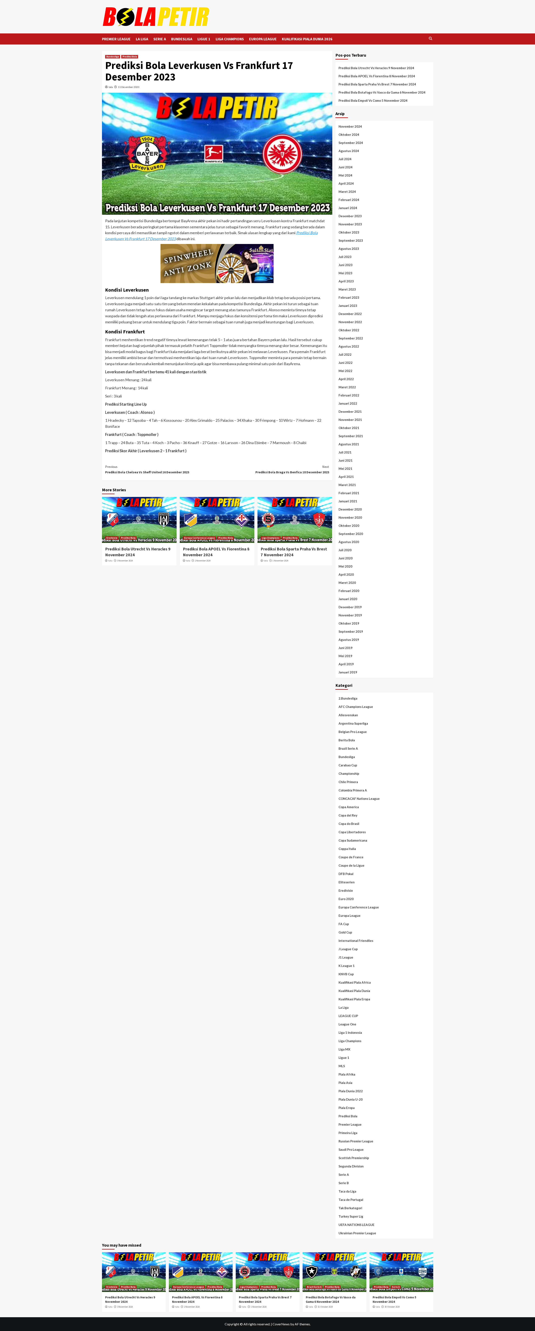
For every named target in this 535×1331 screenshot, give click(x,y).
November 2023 (350, 224)
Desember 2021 (350, 411)
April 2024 (346, 183)
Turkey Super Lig (351, 1216)
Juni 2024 (346, 167)
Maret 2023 (347, 289)
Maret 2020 (347, 582)
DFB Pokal (346, 874)
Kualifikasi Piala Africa (355, 982)
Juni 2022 (346, 363)
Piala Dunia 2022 (351, 1091)
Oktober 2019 (349, 623)
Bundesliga (112, 56)
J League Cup (348, 949)
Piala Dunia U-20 (351, 1099)
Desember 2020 (350, 509)
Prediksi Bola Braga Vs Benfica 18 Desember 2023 (292, 469)
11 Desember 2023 (128, 87)
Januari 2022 (348, 403)
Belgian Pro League (353, 732)
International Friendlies (356, 940)
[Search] (430, 38)
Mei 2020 (345, 566)
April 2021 (346, 477)
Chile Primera (348, 782)
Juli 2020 (345, 550)
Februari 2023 (349, 297)
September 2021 (351, 436)
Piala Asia (345, 1083)
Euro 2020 (346, 899)
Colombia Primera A (353, 790)
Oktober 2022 (349, 330)
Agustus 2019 (349, 639)
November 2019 (350, 615)
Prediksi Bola (129, 56)
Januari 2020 (348, 599)
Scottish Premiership (354, 1158)
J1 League (346, 957)
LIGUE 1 (203, 39)
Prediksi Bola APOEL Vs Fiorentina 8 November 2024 (377, 76)
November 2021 (350, 420)
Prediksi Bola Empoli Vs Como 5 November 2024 (373, 100)
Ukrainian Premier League (357, 1233)
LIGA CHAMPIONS (230, 39)
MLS (342, 1066)
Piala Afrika (347, 1074)
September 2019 (351, 631)
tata (111, 87)
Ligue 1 (344, 1057)
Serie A (344, 1174)
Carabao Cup (348, 765)
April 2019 (346, 664)
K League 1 (347, 966)
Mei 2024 (345, 175)
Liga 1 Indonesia (350, 1032)
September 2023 (351, 240)
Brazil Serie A (348, 748)
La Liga (344, 1007)
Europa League (349, 915)
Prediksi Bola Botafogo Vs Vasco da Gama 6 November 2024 (382, 92)
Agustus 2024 (349, 151)
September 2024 (351, 143)
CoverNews (281, 1324)
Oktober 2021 (349, 428)
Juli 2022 (345, 354)
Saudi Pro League (351, 1149)
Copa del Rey (348, 815)
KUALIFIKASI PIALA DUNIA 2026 (307, 39)
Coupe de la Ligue (351, 865)
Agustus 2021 (349, 444)
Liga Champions (270, 537)
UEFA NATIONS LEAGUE (356, 1225)
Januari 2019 (348, 672)
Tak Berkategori (350, 1208)
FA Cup (344, 924)
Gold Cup (345, 932)
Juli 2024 (345, 159)
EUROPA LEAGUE (263, 39)
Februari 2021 (349, 493)
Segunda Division (351, 1166)
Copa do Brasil (349, 824)
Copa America (349, 807)
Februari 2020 (349, 591)
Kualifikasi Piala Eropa (354, 999)
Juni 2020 (346, 558)
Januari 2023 (348, 305)
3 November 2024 (125, 560)
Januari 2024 (348, 208)
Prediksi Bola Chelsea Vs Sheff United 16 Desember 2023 (147, 469)
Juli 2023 (345, 257)
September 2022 (351, 338)
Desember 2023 (350, 216)
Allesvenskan (348, 715)
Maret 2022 (347, 387)
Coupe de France (351, 857)
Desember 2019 (350, 607)
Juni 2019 (346, 648)
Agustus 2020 (349, 542)
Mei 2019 (345, 656)
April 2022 (346, 379)
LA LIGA (142, 39)
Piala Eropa (347, 1108)
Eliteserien (347, 882)
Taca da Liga (347, 1191)
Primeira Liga (348, 1133)
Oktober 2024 (349, 134)
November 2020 (350, 517)
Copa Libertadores (352, 832)
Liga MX (344, 1049)
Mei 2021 (345, 468)
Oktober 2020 (349, 525)
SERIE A (159, 39)
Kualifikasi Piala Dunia (354, 991)
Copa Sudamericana (353, 840)
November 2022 (350, 322)
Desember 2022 (350, 314)
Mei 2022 (345, 371)
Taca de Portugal (351, 1199)
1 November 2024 (280, 560)
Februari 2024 (349, 200)
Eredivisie (111, 537)
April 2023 (346, 281)
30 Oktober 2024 (392, 1306)
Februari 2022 (349, 395)
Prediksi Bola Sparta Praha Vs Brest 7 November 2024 (377, 84)
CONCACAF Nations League (359, 798)
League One (347, 1024)
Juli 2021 (345, 452)
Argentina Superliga (353, 723)
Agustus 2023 (349, 248)
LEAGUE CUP (348, 1016)
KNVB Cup (346, 974)
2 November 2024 (202, 560)
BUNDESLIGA (181, 39)
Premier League (350, 1124)
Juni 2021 (346, 460)
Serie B (344, 1183)
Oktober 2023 (349, 232)
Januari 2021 (348, 501)
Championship (349, 773)
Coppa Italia (347, 849)
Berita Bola (347, 740)
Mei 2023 (345, 273)
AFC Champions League (356, 707)
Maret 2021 (347, 485)
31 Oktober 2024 (325, 1306)
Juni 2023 (346, 265)
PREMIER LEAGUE (116, 39)
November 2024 (350, 126)
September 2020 (351, 534)
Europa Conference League (199, 537)
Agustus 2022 (349, 346)
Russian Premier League (356, 1141)
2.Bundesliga (348, 698)
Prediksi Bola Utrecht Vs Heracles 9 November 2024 (376, 68)
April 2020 (346, 574)
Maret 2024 (347, 191)
